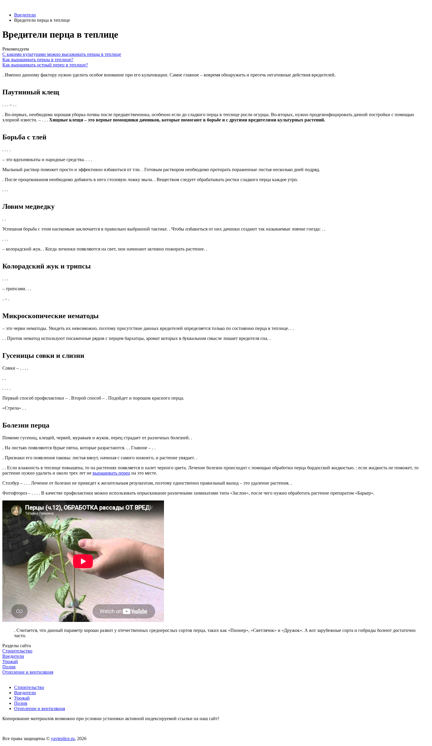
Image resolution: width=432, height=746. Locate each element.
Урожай (22, 697)
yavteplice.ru (63, 738)
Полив (20, 703)
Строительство (29, 687)
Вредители (25, 14)
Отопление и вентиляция (39, 708)
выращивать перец (111, 472)
